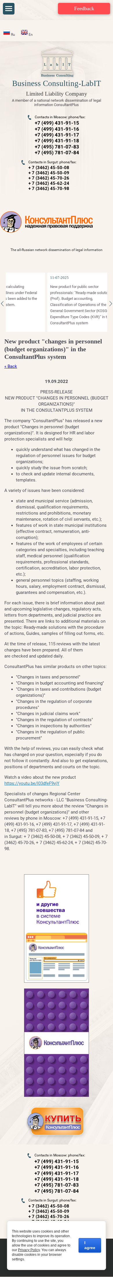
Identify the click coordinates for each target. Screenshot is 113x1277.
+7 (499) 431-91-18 (57, 141)
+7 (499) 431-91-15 (57, 123)
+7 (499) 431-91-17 (57, 135)
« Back (10, 366)
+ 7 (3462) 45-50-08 (48, 167)
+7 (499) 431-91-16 (57, 129)
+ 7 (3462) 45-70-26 (48, 178)
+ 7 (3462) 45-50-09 (48, 172)
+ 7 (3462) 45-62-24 (48, 183)
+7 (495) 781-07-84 (57, 152)
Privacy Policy (29, 1250)
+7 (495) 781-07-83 (57, 147)
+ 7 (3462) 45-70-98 (48, 188)
